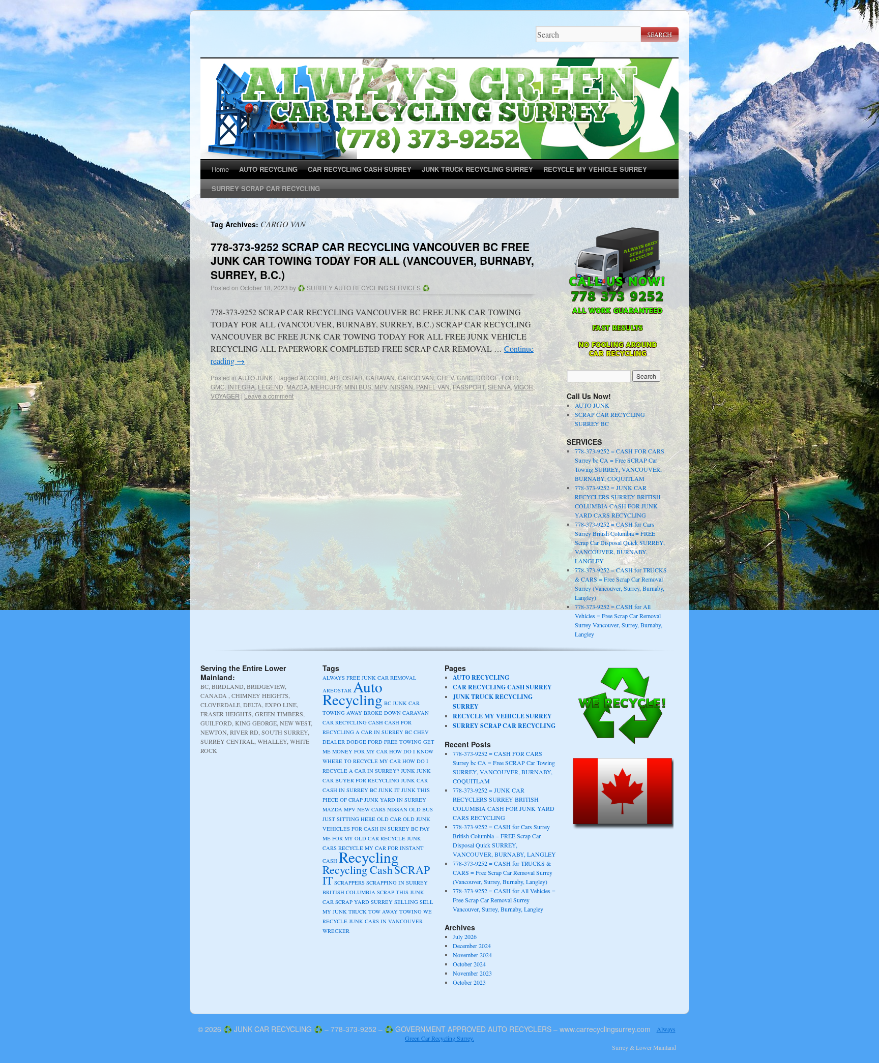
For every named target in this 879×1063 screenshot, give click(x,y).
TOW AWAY (383, 911)
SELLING (406, 901)
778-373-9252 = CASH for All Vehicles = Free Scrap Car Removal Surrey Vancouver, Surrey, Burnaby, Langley (504, 900)
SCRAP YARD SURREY (364, 901)
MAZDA (297, 386)
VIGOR (523, 386)
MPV (380, 386)
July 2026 (465, 936)
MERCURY (326, 386)
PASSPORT (469, 386)
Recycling (369, 857)
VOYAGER (225, 395)
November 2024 (472, 955)
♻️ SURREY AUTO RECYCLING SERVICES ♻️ (364, 287)
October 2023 (469, 982)
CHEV (445, 377)
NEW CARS (371, 809)
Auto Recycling (353, 693)
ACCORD (313, 377)
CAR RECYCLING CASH (353, 722)
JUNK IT (389, 790)
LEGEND (270, 386)
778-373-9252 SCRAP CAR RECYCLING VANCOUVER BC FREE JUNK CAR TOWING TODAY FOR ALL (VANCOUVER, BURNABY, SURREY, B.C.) (372, 260)
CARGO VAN (416, 377)
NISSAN (401, 386)
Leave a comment (269, 395)
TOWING (410, 911)
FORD (510, 377)
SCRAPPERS (349, 882)
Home (220, 169)
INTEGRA (241, 386)
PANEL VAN (433, 386)
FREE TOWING (403, 741)
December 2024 (472, 945)
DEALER (334, 741)
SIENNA (499, 386)
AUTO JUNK (255, 377)
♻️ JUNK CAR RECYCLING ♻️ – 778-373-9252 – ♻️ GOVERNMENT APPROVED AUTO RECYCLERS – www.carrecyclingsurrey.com (437, 1029)
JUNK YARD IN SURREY (395, 799)
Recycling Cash (358, 869)
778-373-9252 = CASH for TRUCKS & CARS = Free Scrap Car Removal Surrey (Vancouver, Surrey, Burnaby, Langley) (502, 872)
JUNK (408, 770)
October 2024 (469, 964)
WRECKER (336, 930)
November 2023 (472, 973)
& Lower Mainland (653, 1047)
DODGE (487, 377)
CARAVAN (380, 377)
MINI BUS (357, 386)
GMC (218, 386)
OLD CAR (389, 819)
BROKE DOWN (382, 712)
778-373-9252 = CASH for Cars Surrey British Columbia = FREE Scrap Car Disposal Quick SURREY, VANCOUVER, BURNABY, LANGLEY (620, 542)
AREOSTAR (346, 377)
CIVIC (465, 377)
